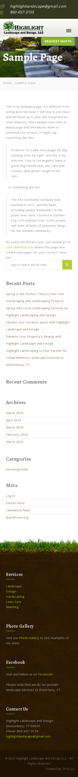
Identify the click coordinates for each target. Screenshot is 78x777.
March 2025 (15, 413)
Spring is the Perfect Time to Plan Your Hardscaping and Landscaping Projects (35, 297)
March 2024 (15, 427)
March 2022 (15, 442)
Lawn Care (13, 602)
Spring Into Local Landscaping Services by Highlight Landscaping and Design (37, 311)
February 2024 (17, 434)
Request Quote (58, 41)
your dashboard (17, 247)
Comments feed (18, 510)
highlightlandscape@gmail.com (38, 6)
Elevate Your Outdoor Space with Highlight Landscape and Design (38, 325)
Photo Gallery (29, 638)
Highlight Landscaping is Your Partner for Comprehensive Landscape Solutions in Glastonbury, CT (36, 358)
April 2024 (13, 420)
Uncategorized (17, 469)
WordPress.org (17, 517)
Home (7, 83)
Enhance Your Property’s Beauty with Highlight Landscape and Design (34, 339)
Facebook (45, 674)
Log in (10, 496)
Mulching (12, 607)
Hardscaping (15, 596)
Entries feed (15, 503)
